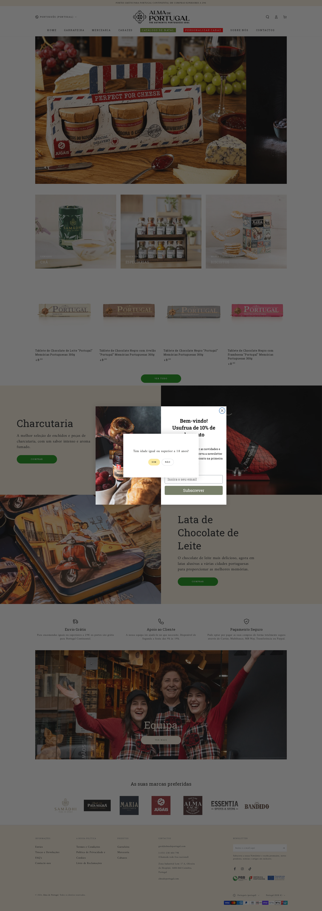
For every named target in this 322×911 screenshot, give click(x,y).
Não (167, 462)
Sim (154, 462)
